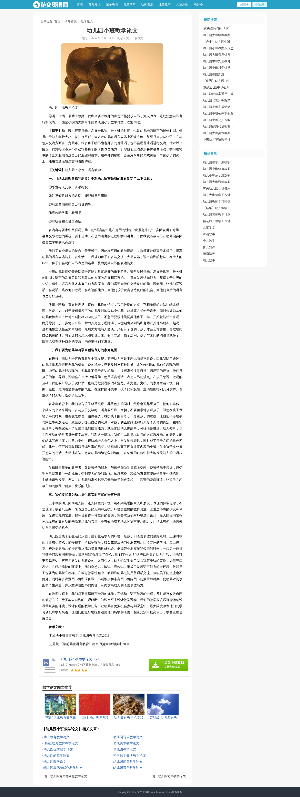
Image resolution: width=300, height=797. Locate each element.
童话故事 (209, 234)
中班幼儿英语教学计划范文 (221, 139)
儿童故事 (165, 4)
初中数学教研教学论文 (129, 755)
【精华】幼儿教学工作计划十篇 (224, 208)
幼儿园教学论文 (124, 749)
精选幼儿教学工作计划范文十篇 (224, 221)
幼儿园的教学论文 (56, 755)
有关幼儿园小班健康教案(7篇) (223, 188)
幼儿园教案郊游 (213, 74)
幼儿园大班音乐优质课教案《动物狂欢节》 (232, 54)
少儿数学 (209, 240)
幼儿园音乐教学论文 (128, 737)
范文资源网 (143, 792)
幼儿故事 (209, 260)
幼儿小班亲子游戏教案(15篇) (222, 175)
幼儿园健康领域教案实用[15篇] (224, 126)
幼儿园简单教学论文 (128, 761)
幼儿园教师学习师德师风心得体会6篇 (228, 201)
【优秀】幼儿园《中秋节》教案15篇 (227, 80)
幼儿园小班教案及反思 (218, 48)
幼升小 (198, 4)
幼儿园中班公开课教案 (218, 113)
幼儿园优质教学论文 (58, 749)
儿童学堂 (129, 4)
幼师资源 (147, 4)
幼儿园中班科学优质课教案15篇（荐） (229, 67)
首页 (80, 4)
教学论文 (87, 21)
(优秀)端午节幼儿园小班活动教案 (225, 28)
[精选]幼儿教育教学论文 (60, 743)
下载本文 (137, 38)
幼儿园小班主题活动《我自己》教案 (227, 107)
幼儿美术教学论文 (126, 743)
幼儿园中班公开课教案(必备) (222, 120)
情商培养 (209, 253)
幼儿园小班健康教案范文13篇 (223, 168)
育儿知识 (94, 4)
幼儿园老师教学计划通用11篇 (223, 214)
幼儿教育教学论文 (56, 737)
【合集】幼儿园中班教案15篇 (223, 41)
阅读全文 (123, 38)
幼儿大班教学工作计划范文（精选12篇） (230, 195)
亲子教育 (112, 4)
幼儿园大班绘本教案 (216, 35)
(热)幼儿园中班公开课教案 (221, 87)
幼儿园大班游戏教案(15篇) (221, 182)
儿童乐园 (182, 4)
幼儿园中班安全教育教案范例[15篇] (227, 61)
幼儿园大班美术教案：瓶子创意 (224, 133)
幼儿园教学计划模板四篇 (220, 162)
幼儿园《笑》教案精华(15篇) (222, 100)
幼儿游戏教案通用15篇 (218, 94)
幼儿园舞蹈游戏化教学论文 (63, 767)
